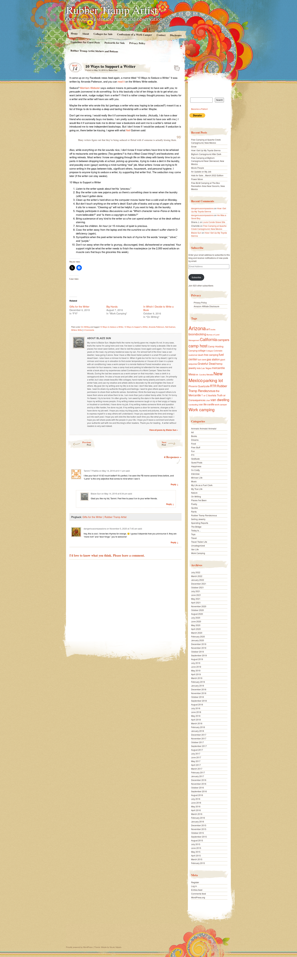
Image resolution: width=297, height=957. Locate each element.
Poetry (194, 504)
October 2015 (197, 832)
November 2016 (198, 783)
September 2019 (199, 655)
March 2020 (196, 632)
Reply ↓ (174, 484)
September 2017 (199, 746)
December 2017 (198, 734)
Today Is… (196, 530)
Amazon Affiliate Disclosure (206, 306)
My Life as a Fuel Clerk (201, 485)
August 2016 (197, 795)
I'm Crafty (195, 470)
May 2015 (195, 851)
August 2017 (197, 749)
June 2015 (196, 847)
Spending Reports (199, 522)
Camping (193, 350)
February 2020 (198, 636)
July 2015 (195, 844)
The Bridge (196, 526)
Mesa (192, 374)
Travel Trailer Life (199, 541)
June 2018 (196, 712)
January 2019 (197, 685)
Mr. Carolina (201, 374)
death (201, 354)
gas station (213, 359)
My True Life (196, 488)
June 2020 (196, 621)
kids (199, 368)
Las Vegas (206, 368)
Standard (176, 67)
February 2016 (198, 817)
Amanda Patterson (156, 326)
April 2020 (196, 628)
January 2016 (197, 821)
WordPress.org (198, 897)
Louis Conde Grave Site (214, 222)
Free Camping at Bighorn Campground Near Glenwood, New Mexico (207, 160)
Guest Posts (196, 462)
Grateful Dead (207, 363)
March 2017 (196, 768)
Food (193, 443)
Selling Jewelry (198, 519)
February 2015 (198, 863)
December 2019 (198, 644)
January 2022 (197, 579)
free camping (211, 354)
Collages (209, 350)
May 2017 (195, 761)
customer (193, 354)
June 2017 (196, 757)
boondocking (197, 334)
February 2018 (198, 727)
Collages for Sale (102, 34)
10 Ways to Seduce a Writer (111, 326)
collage (202, 350)
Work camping (201, 409)
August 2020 (197, 613)
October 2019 (197, 651)
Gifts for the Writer (79, 306)
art (208, 329)
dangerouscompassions (95, 528)
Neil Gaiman (170, 326)
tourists (212, 395)
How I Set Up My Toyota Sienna (206, 150)
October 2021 (197, 587)
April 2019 (196, 674)
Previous (86, 443)
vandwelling (193, 404)
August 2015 (197, 840)
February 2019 (198, 681)
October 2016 (197, 787)
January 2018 (197, 730)
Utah (208, 400)
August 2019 (197, 659)
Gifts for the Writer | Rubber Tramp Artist (104, 517)
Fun (193, 451)
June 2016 (196, 802)
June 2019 (196, 666)
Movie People (197, 167)
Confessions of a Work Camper (134, 34)
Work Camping (198, 553)
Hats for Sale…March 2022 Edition (207, 175)
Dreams (195, 439)
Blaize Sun (113, 70)
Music (194, 481)
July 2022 (195, 572)
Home (74, 33)
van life (203, 404)
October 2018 (197, 696)
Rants (194, 511)
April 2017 (196, 764)
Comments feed (198, 893)
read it (121, 81)
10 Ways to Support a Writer (136, 326)
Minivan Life (196, 477)
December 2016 (198, 780)
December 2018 (198, 689)
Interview (195, 473)
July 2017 (195, 753)
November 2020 (198, 606)
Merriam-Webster (90, 88)
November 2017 (198, 738)
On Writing (85, 326)
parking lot (213, 380)
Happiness (196, 466)
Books (194, 436)
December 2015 (198, 825)
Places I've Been (199, 500)
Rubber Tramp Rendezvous (208, 388)
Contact (161, 35)
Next (164, 443)
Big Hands (112, 306)
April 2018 (196, 719)
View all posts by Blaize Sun (163, 429)
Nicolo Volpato (115, 947)
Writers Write (76, 329)
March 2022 (196, 576)
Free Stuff (195, 447)
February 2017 (198, 772)
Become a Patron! (199, 108)
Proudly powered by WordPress (79, 947)
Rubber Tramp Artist (111, 9)
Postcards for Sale (114, 43)
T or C (204, 395)
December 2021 (198, 583)
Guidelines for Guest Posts (85, 42)
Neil (128, 130)
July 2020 (195, 617)
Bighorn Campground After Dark (206, 154)
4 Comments (89, 329)
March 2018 (196, 723)
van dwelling (220, 399)
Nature (194, 492)
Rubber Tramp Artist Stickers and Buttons (94, 51)
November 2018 (198, 693)
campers (223, 339)
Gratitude (195, 458)
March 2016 (196, 813)
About (85, 34)
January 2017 (197, 776)
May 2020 (195, 625)
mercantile (218, 368)
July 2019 (195, 662)
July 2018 (195, 708)
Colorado (218, 350)
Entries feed (196, 889)
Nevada (209, 374)
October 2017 (197, 742)
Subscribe (196, 277)
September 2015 (199, 836)
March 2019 (196, 678)
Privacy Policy (137, 43)
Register (195, 882)
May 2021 (195, 598)
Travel (194, 538)
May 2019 (195, 670)
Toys (193, 534)
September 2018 (199, 700)
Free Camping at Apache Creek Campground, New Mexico (206, 141)
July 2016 (195, 798)
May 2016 (195, 806)
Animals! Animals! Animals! (203, 428)
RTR (213, 386)
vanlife (210, 404)
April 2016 (196, 810)
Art (192, 432)
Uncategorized (198, 545)
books (213, 329)
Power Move (197, 179)
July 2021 (195, 591)
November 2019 (198, 647)
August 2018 (197, 704)
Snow (193, 146)
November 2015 (198, 829)
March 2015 (196, 859)
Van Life (195, 549)
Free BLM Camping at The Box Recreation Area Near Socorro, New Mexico (208, 186)
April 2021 (196, 602)
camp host (198, 346)
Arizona (197, 328)
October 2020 (197, 610)
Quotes (194, 507)
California (208, 339)
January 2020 (197, 640)
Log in (194, 886)
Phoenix (193, 386)
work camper (221, 404)
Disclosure (176, 35)
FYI (192, 454)
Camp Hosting (215, 346)
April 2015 (196, 855)
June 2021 (196, 594)
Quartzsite (204, 386)
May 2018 (195, 715)
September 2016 (199, 791)
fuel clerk (202, 359)
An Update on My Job (201, 171)
